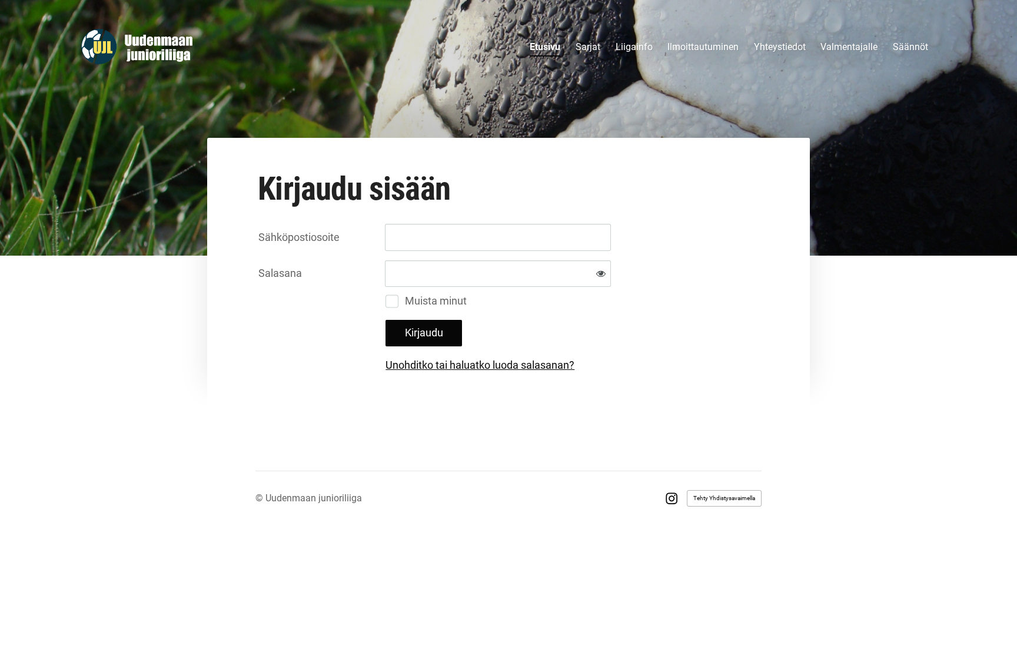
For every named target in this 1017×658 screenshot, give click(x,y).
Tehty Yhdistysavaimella (724, 498)
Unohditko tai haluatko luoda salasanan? (479, 365)
